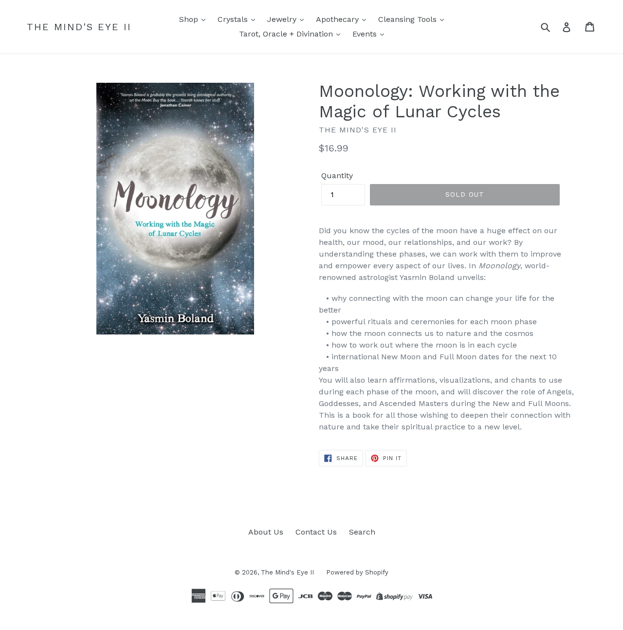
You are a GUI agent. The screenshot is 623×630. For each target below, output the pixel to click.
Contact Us (316, 532)
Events (365, 33)
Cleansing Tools (408, 19)
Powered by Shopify (357, 572)
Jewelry (283, 19)
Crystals (234, 19)
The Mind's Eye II (79, 27)
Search (362, 532)
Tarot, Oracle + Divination (287, 33)
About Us (265, 532)
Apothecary (338, 19)
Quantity (337, 175)
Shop (190, 19)
